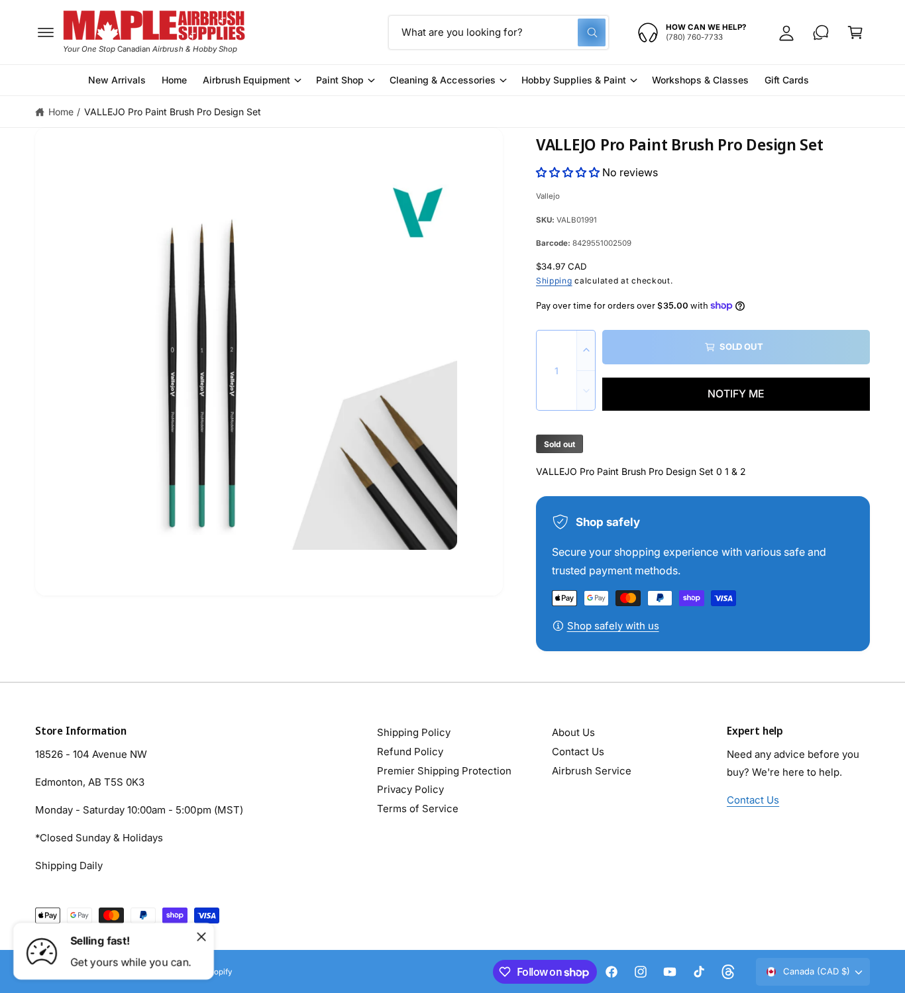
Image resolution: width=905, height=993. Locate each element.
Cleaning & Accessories (442, 79)
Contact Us (578, 751)
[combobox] (498, 32)
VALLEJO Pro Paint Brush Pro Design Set (173, 111)
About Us (573, 732)
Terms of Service (417, 808)
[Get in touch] (821, 32)
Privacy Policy (410, 789)
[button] (45, 32)
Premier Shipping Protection (444, 770)
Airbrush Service (591, 770)
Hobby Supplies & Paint (573, 79)
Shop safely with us (613, 625)
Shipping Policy (414, 732)
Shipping (554, 281)
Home (61, 111)
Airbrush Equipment (246, 79)
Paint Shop (340, 79)
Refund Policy (410, 751)
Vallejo (548, 196)
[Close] (201, 936)
